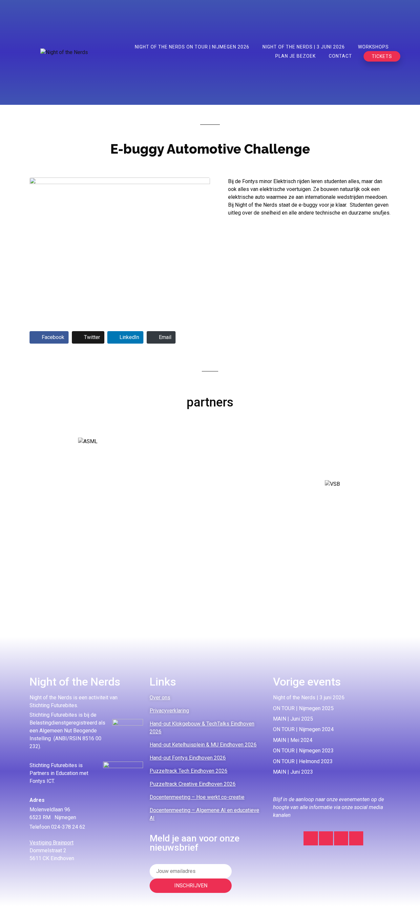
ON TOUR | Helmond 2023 (303, 761)
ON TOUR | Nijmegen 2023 (303, 750)
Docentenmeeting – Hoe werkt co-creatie (197, 797)
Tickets (382, 56)
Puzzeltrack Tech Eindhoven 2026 (188, 771)
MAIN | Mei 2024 (292, 740)
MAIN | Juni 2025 (293, 719)
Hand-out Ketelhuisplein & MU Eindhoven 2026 (203, 745)
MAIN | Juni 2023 (293, 772)
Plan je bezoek (295, 56)
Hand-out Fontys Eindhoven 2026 (188, 758)
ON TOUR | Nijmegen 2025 (303, 708)
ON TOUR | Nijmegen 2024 (303, 729)
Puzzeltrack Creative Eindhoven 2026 (193, 784)
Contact (340, 56)
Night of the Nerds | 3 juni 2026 (303, 46)
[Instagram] (311, 838)
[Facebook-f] (341, 838)
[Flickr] (356, 838)
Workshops (373, 46)
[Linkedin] (326, 838)
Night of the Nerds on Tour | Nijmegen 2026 (192, 46)
